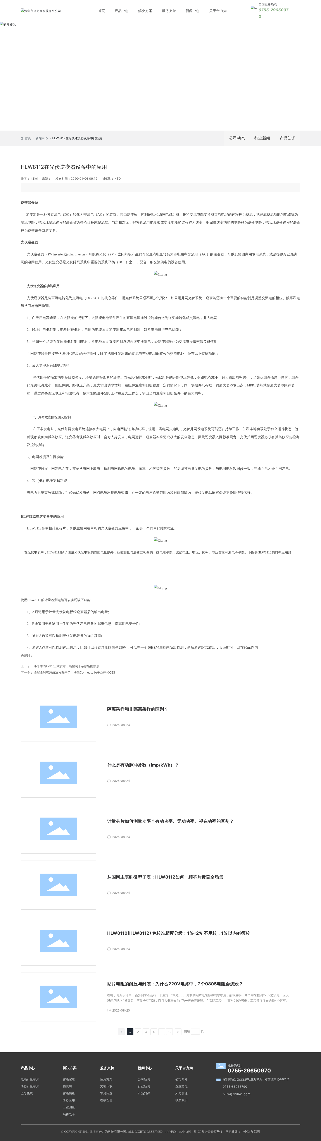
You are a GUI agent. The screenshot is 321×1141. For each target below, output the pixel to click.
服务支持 (169, 11)
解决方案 (145, 11)
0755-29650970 (249, 1070)
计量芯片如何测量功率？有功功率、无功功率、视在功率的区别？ (170, 821)
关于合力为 (218, 11)
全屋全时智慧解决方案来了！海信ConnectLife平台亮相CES (74, 672)
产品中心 (122, 11)
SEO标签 (171, 1132)
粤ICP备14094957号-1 (207, 1131)
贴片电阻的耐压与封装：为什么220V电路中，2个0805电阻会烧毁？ (175, 983)
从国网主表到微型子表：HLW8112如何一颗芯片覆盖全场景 (165, 877)
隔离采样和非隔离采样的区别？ (137, 709)
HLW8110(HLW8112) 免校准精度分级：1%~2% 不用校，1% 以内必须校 (178, 933)
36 (169, 1032)
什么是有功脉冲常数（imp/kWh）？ (143, 765)
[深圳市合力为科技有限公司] (41, 10)
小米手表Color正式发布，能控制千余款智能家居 (66, 666)
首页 (101, 11)
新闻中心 (193, 11)
